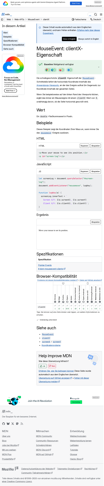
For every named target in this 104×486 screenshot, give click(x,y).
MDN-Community (43, 438)
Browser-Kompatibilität (13, 45)
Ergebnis (43, 215)
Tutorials (73, 452)
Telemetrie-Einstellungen (68, 471)
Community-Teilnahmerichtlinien (35, 475)
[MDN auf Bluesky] (8, 426)
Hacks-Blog (74, 461)
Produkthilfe (7, 461)
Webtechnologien (77, 438)
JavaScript (44, 164)
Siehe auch (8, 49)
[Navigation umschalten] (101, 14)
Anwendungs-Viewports (48, 85)
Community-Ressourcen (46, 443)
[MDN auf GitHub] (3, 426)
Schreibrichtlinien (43, 448)
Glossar (72, 457)
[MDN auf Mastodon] (17, 426)
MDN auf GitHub (43, 457)
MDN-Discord (41, 452)
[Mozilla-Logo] (10, 471)
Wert (5, 32)
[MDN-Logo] (7, 414)
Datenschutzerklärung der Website (37, 471)
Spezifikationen (10, 40)
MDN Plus (6, 457)
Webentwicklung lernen (79, 443)
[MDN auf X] (12, 426)
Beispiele (7, 36)
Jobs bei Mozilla (9, 448)
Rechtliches (89, 471)
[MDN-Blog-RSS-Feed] (21, 426)
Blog (4, 443)
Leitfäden (73, 448)
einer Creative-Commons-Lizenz (22, 484)
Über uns (6, 438)
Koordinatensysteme (51, 348)
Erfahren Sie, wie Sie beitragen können (56, 374)
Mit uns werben (9, 452)
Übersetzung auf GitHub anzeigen (54, 381)
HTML (41, 138)
